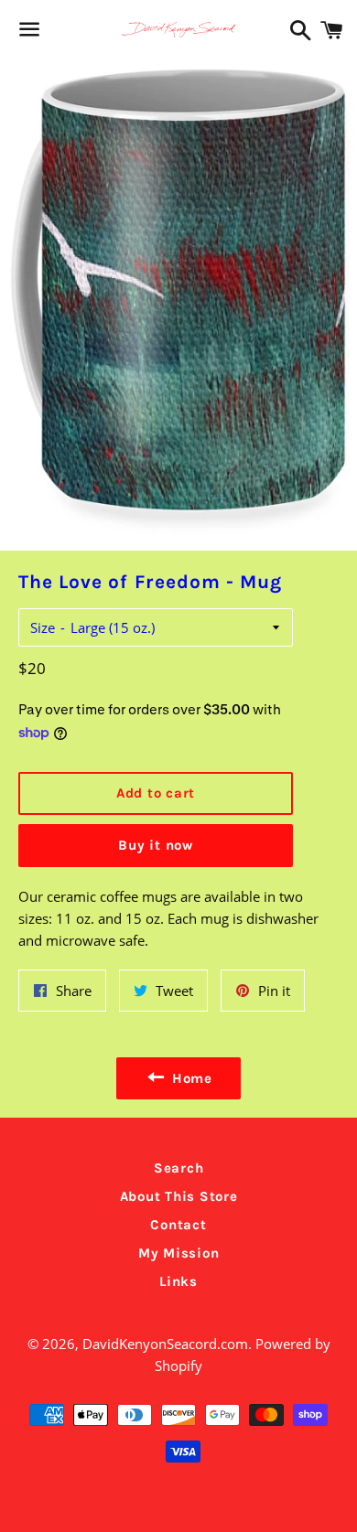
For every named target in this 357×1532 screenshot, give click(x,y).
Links (178, 1281)
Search (179, 1168)
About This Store (179, 1196)
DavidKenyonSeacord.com (165, 1343)
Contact (178, 1224)
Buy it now (155, 845)
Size (42, 627)
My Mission (179, 1253)
